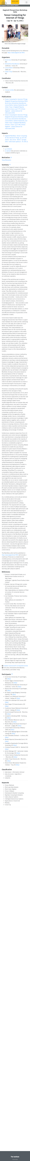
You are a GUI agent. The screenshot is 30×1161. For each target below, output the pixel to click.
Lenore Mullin (9, 67)
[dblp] (9, 679)
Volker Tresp (8, 71)
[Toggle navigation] (26, 2)
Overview (15, 1159)
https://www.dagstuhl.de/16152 (16, 52)
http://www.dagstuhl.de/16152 (10, 555)
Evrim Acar (8, 60)
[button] (4, 33)
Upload (8, 151)
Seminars (4, 5)
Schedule (9, 149)
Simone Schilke (9, 90)
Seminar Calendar (10, 5)
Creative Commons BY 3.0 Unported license (15, 665)
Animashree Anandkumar (12, 64)
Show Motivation (6, 160)
